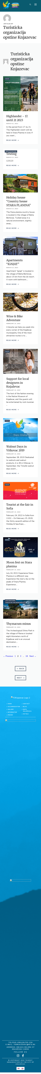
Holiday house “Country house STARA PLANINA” (18, 201)
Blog (7, 79)
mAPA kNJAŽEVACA (27, 710)
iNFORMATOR (12, 712)
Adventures (10, 295)
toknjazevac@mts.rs (24, 1044)
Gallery (11, 709)
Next (32, 656)
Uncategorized (11, 151)
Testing (11, 154)
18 (26, 656)
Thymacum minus (18, 623)
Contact (26, 704)
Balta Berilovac (11, 176)
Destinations (10, 600)
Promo (10, 715)
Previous (8, 656)
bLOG (25, 706)
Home (10, 704)
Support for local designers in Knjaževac (17, 382)
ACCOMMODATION (14, 706)
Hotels (26, 714)
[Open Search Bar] (30, 4)
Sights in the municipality (15, 602)
